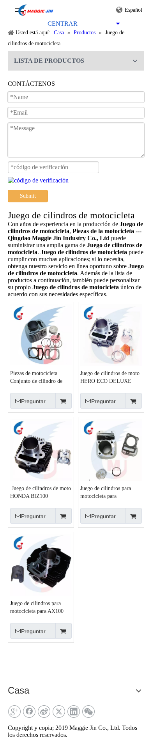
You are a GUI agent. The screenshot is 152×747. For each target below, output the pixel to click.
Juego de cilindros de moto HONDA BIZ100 (40, 492)
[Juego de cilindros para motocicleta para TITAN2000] (111, 449)
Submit (28, 196)
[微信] (88, 711)
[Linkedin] (73, 711)
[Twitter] (59, 711)
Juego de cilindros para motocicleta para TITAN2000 (105, 492)
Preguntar (33, 401)
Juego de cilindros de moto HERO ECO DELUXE (110, 377)
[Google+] (14, 711)
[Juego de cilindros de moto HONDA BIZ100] (41, 449)
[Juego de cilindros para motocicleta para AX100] (41, 564)
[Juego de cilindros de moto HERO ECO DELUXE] (111, 334)
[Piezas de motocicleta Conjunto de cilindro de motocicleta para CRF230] (41, 334)
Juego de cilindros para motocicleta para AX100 (37, 607)
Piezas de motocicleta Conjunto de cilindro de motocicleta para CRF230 (38, 377)
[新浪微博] (44, 711)
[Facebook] (29, 711)
